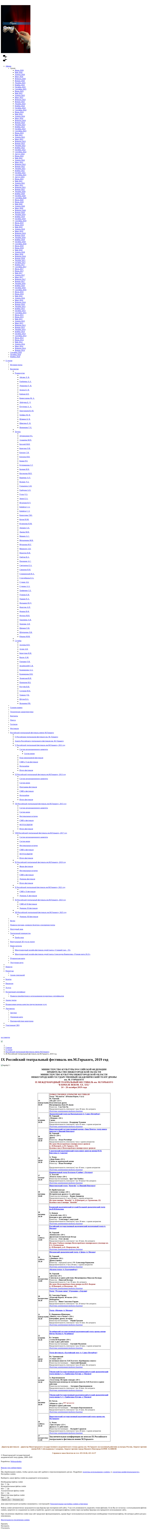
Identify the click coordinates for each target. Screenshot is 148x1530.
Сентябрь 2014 (20, 336)
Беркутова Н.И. (25, 653)
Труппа (18, 432)
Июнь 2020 (19, 202)
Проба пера (19, 937)
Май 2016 (18, 296)
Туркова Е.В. (24, 595)
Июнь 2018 (19, 248)
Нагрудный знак (16, 929)
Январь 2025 (20, 102)
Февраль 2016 (20, 302)
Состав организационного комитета (33, 749)
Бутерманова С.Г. (26, 465)
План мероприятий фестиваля (31, 758)
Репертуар (10, 971)
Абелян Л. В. (24, 377)
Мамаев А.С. (24, 536)
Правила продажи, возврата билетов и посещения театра (32, 925)
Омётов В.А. (24, 557)
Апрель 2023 (20, 137)
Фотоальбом (24, 766)
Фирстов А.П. (25, 607)
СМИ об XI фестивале (28, 904)
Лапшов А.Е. (24, 528)
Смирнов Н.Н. (25, 570)
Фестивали (14, 728)
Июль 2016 (19, 292)
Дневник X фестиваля (28, 896)
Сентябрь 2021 (20, 175)
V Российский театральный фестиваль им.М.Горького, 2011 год (40, 745)
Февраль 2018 (20, 256)
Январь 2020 (20, 212)
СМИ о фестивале (26, 791)
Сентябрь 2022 (20, 152)
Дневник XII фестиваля (28, 917)
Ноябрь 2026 (15, 357)
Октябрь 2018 (20, 242)
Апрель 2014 (20, 344)
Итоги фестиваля (26, 770)
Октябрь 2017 (20, 263)
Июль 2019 (19, 223)
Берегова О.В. (25, 448)
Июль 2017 (19, 269)
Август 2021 (20, 177)
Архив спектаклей (17, 975)
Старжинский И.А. (27, 574)
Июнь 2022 (19, 156)
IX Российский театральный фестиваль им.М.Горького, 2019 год (40, 862)
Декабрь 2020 (20, 192)
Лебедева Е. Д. (25, 402)
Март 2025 (19, 97)
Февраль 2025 (20, 100)
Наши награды (16, 946)
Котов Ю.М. (24, 519)
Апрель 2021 (20, 183)
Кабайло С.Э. (24, 511)
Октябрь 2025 (20, 87)
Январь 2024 (20, 123)
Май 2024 (18, 114)
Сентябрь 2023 (20, 131)
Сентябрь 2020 (20, 198)
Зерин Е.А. (23, 499)
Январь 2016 (20, 304)
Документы (10, 1009)
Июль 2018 (19, 246)
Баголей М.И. (24, 444)
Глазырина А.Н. (25, 486)
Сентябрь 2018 (20, 244)
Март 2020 (19, 208)
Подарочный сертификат (15, 992)
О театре (9, 361)
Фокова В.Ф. (24, 611)
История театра (16, 365)
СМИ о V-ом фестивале (28, 762)
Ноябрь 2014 (20, 332)
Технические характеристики (21, 712)
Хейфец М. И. (25, 415)
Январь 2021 (20, 189)
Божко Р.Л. (23, 461)
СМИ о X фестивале (27, 891)
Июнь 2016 (19, 294)
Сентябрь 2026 (16, 352)
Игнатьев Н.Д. (25, 503)
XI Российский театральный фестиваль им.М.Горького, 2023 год (40, 900)
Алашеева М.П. (25, 440)
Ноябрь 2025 (20, 85)
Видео (12, 921)
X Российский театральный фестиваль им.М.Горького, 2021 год (40, 887)
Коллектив (14, 369)
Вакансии (9, 983)
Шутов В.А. (24, 699)
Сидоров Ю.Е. (25, 691)
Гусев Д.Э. (23, 494)
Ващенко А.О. (25, 478)
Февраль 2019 (20, 233)
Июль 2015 (19, 315)
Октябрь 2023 (20, 129)
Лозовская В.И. (25, 678)
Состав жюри (29, 754)
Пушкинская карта (17, 958)
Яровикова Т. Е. (25, 427)
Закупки (13, 1013)
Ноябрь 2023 (20, 127)
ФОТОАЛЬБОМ (25, 825)
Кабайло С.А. (24, 507)
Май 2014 (18, 342)
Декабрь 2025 (20, 83)
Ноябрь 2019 (20, 217)
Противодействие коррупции (21, 1021)
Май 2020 (18, 204)
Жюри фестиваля (26, 866)
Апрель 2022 (20, 160)
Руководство (20, 373)
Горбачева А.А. (25, 381)
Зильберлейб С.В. (26, 666)
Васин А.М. (24, 657)
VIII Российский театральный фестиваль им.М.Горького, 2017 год (41, 833)
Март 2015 (19, 323)
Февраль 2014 (20, 348)
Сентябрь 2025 (20, 89)
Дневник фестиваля (27, 879)
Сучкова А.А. (24, 586)
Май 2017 (18, 273)
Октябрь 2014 (20, 334)
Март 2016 (19, 300)
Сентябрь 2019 (20, 221)
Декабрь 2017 (20, 261)
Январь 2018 (20, 258)
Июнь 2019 (19, 225)
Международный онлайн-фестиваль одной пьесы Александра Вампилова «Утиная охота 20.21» (52, 954)
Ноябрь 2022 (20, 148)
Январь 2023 (20, 143)
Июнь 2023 (19, 133)
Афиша (8, 66)
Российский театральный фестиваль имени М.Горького (32, 733)
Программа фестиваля (28, 787)
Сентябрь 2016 (20, 290)
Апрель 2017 (20, 275)
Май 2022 (18, 158)
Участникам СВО (13, 1025)
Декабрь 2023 (20, 125)
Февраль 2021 (20, 187)
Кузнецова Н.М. (25, 524)
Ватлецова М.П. (25, 473)
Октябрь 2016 (20, 288)
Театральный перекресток (20, 933)
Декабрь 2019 (20, 215)
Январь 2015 (20, 327)
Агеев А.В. (23, 649)
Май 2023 (18, 135)
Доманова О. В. (25, 386)
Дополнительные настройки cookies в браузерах (69, 1504)
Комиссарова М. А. (27, 398)
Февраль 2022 (20, 164)
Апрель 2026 (20, 74)
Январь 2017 (20, 281)
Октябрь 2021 (20, 173)
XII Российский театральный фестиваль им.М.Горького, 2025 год (40, 912)
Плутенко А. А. (25, 407)
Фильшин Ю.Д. (25, 603)
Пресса (13, 720)
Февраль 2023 (20, 141)
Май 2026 (18, 72)
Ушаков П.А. (24, 599)
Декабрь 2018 (20, 238)
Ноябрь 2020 (20, 194)
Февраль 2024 (20, 120)
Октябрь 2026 (15, 355)
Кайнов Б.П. (24, 394)
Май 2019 (18, 227)
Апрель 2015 (20, 321)
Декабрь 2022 (20, 146)
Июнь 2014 (19, 340)
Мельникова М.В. (26, 540)
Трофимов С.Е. (25, 591)
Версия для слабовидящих (11, 1468)
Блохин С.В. (24, 453)
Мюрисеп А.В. (25, 549)
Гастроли (13, 724)
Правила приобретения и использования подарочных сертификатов (37, 996)
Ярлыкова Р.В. (25, 703)
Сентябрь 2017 (20, 267)
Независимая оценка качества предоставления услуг (26, 1004)
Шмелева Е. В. (25, 423)
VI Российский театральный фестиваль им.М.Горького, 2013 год (40, 774)
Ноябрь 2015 (20, 309)
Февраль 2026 (20, 79)
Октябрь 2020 (20, 196)
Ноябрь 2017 (20, 265)
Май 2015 (18, 319)
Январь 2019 (20, 235)
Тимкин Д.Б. (24, 695)
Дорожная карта (16, 1017)
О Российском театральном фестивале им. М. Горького (36, 737)
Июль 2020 (19, 200)
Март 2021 (19, 185)
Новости (9, 967)
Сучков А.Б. (24, 582)
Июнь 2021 (19, 179)
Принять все (6, 1500)
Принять (4, 1524)
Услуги (8, 988)
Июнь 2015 (19, 317)
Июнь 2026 (19, 70)
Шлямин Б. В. (24, 419)
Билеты (8, 979)
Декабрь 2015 (20, 306)
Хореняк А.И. (24, 624)
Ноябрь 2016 (20, 286)
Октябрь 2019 (20, 219)
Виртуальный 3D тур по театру (22, 942)
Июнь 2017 (19, 271)
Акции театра (11, 1000)
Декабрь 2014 (20, 329)
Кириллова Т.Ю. (25, 515)
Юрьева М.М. (24, 637)
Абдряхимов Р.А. (26, 436)
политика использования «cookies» (96, 1472)
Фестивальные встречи (28, 816)
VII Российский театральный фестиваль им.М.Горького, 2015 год (40, 804)
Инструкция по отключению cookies (15, 1520)
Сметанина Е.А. (25, 565)
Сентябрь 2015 (20, 313)
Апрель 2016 (20, 298)
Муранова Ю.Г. (25, 545)
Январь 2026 (20, 81)
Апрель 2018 (20, 252)
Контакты (14, 716)
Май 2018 (18, 250)
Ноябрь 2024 (20, 106)
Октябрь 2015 (20, 311)
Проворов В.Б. (25, 682)
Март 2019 (19, 231)
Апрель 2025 (20, 95)
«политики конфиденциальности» (125, 1472)
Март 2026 (19, 77)
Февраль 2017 (20, 279)
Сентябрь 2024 (20, 110)
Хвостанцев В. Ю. (26, 411)
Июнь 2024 (19, 112)
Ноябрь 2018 (20, 240)
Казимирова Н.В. (26, 674)
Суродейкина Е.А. (26, 578)
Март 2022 (19, 162)
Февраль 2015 (20, 325)
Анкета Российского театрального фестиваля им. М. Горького (39, 741)
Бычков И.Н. (24, 469)
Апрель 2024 (20, 116)
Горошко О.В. (24, 662)
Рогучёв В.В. (24, 687)
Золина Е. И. (24, 390)
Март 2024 (19, 118)
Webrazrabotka (16, 1461)
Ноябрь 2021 (20, 171)
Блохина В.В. (24, 457)
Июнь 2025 (19, 91)
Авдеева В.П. (24, 645)
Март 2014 (19, 346)
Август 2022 (20, 154)
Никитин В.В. (25, 553)
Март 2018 (19, 254)
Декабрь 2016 (20, 283)
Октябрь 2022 (20, 150)
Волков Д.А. (24, 482)
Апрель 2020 (20, 206)
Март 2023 (19, 139)
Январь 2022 (20, 166)
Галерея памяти (16, 708)
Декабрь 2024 (20, 104)
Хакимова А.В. (25, 620)
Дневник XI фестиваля (28, 908)
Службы (18, 641)
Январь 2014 (20, 350)
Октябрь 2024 (20, 108)
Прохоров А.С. (25, 561)
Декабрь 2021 (20, 169)
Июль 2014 (19, 338)
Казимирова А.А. (26, 670)
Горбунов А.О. (25, 490)
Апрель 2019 (20, 229)
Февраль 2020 (20, 210)
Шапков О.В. (24, 628)
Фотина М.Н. (24, 616)
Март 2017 (19, 277)
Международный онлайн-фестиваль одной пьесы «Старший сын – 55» (43, 950)
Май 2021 (18, 181)
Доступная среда (16, 963)
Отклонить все (18, 1500)
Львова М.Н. (24, 532)
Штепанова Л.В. (25, 632)
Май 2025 (18, 93)
